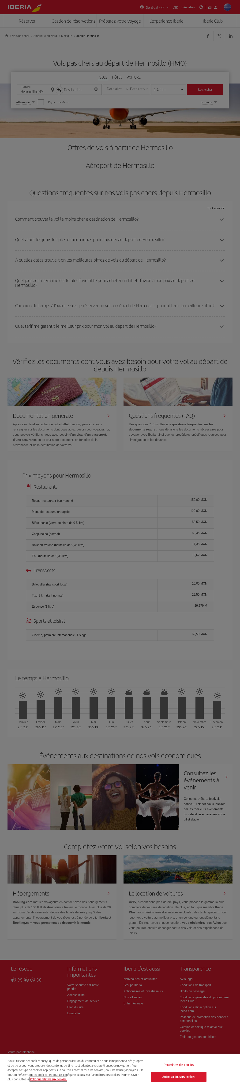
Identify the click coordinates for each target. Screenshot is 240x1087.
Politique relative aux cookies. (48, 1079)
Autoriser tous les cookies (178, 1077)
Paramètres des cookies (179, 1065)
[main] (120, 1070)
